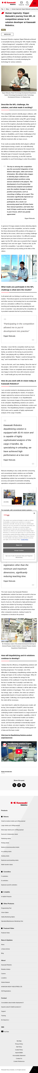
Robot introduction (6, 771)
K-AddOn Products (6, 896)
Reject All (19, 545)
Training (3, 1015)
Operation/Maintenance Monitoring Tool (12, 921)
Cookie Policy (24, 539)
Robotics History (5, 969)
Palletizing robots (6, 838)
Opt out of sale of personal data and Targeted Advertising (19, 556)
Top (2, 9)
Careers (3, 973)
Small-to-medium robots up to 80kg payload (13, 821)
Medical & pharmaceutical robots (10, 847)
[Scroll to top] (33, 1069)
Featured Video (5, 933)
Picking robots (5, 843)
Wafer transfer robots (7, 864)
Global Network (5, 982)
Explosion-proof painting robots (9, 860)
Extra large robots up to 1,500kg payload (12, 830)
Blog (7, 9)
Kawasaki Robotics (6, 965)
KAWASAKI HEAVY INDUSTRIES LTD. (11, 986)
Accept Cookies (19, 550)
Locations (4, 978)
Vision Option (5, 912)
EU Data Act (4, 1020)
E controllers (4, 880)
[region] (19, 536)
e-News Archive (5, 949)
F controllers (4, 876)
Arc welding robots (6, 851)
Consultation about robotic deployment (11, 1003)
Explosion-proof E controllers (9, 885)
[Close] (34, 513)
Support (3, 1011)
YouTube (5, 1032)
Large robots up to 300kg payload (10, 825)
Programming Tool (6, 908)
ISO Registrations (6, 991)
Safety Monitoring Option (8, 917)
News (2, 944)
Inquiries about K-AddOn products (10, 1007)
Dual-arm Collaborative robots (9, 834)
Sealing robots (5, 856)
